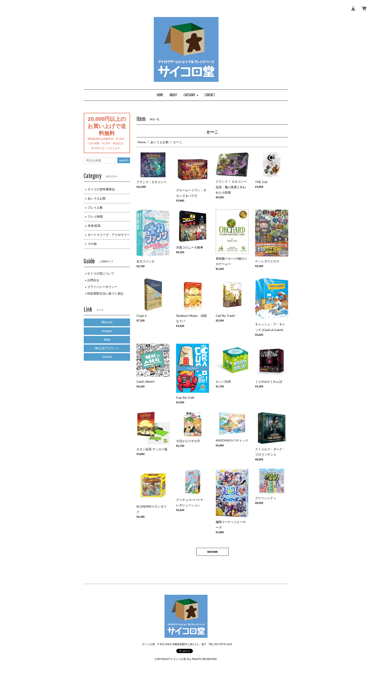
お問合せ (93, 280)
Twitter (107, 339)
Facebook (107, 357)
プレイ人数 (95, 207)
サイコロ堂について (100, 273)
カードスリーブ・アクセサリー (109, 234)
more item (212, 551)
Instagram (107, 331)
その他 (92, 243)
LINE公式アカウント (107, 348)
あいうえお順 (159, 142)
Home (142, 142)
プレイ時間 (95, 216)
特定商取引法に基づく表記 (105, 293)
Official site (107, 322)
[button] (191, 95)
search (123, 160)
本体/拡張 (94, 225)
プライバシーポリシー (102, 287)
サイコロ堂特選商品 (101, 189)
